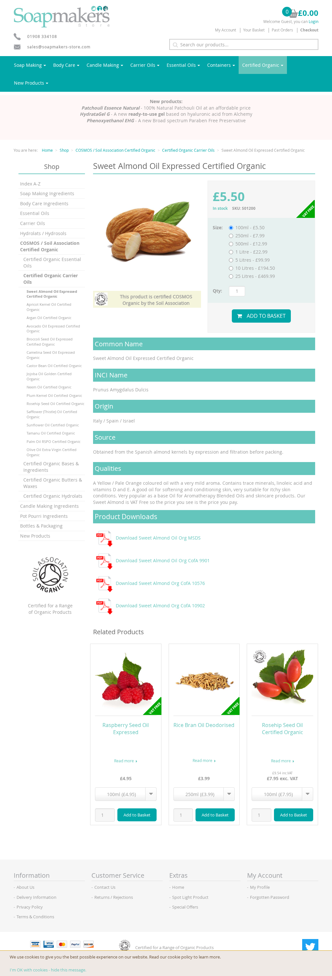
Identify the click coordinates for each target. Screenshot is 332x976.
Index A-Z (30, 184)
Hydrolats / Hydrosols (43, 233)
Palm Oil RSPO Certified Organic (53, 441)
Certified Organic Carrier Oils (188, 150)
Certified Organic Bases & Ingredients (51, 466)
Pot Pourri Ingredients (44, 516)
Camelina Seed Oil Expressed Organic (51, 355)
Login (313, 21)
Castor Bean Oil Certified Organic (54, 365)
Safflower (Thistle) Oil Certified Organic (52, 414)
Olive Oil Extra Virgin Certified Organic (52, 452)
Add (137, 815)
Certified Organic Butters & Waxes (52, 483)
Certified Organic (260, 65)
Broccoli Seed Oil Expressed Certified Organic (50, 341)
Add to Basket (266, 315)
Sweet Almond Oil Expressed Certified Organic (52, 294)
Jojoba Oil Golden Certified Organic (49, 376)
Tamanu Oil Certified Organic (51, 433)
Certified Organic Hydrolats (52, 496)
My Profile (260, 887)
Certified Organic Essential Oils (52, 262)
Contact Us (104, 887)
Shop (64, 150)
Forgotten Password (269, 897)
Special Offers (185, 907)
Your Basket (254, 29)
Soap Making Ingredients (47, 193)
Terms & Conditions (35, 917)
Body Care (64, 65)
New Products (29, 83)
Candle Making (103, 65)
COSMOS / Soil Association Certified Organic (115, 150)
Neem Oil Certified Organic (49, 387)
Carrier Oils (142, 65)
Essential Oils (181, 65)
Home (47, 150)
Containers (219, 65)
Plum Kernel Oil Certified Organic (54, 395)
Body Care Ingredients (44, 203)
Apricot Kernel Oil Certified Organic (49, 307)
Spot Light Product (190, 897)
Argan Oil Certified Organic (49, 317)
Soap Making (28, 65)
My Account (225, 29)
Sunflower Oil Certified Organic (53, 425)
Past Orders (282, 29)
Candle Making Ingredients (49, 506)
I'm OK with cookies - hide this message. (48, 970)
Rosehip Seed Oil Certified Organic (55, 403)
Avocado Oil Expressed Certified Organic (53, 328)
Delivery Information (36, 897)
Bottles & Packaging (41, 526)
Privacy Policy (30, 907)
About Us (25, 887)
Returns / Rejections (113, 897)
